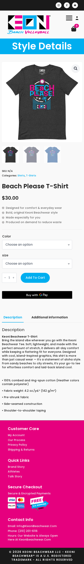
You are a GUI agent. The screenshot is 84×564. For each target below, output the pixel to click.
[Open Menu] (69, 18)
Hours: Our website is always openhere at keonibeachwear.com (33, 538)
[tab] (13, 317)
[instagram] (59, 5)
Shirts (21, 175)
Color (6, 236)
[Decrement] (5, 278)
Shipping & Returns (21, 450)
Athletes (14, 471)
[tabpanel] (42, 370)
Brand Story (16, 467)
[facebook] (67, 5)
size (5, 255)
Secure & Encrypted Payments (29, 493)
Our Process (16, 440)
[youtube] (75, 5)
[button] (75, 68)
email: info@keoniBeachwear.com (32, 526)
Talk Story (15, 476)
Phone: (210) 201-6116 (23, 531)
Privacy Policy (17, 445)
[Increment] (13, 278)
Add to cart (35, 277)
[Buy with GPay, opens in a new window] (37, 295)
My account (16, 435)
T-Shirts (31, 175)
